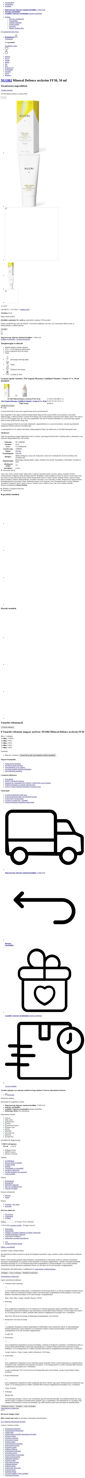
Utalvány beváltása (11, 1188)
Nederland (17, 1451)
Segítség (7, 17)
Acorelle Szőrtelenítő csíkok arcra (16, 795)
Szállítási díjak (24, 309)
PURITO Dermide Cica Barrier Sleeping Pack (20, 785)
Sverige (14, 1453)
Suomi (13, 1470)
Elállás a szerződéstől (8, 1247)
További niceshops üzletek (13, 1244)
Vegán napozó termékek (13, 764)
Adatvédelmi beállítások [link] (13, 1236)
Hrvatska (16, 1462)
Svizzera (15, 1440)
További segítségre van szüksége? (16, 1172)
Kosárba (4, 329)
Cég (6, 1242)
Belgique (16, 1458)
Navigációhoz (9, 2)
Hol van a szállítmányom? (13, 1186)
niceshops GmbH (15, 1225)
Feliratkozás (9, 39)
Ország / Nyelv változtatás (25, 1222)
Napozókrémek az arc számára (15, 767)
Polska (13, 1460)
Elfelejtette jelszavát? (12, 1185)
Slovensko (17, 1468)
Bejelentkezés (9, 1181)
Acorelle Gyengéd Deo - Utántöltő (16, 800)
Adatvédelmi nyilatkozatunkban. (45, 1269)
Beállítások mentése (8, 1406)
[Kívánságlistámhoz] (1, 331)
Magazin (8, 1195)
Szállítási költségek (15, 23)
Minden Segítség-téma (16, 28)
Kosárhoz (8, 6)
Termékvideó (7, 490)
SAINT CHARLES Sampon (14, 781)
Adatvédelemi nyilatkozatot (10, 1276)
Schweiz (15, 1438)
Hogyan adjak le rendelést (13, 1163)
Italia (11, 1432)
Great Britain (20, 1455)
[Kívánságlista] (6, 49)
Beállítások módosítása (30, 1273)
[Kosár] (44, 52)
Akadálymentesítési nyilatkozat (15, 1234)
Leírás (5, 408)
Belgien (14, 1464)
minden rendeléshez (23, 13)
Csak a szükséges (15, 1273)
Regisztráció (9, 1183)
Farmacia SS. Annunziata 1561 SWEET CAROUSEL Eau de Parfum (28, 783)
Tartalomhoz (9, 4)
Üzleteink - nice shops (12, 1204)
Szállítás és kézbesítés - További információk (15, 339)
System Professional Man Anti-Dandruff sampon (21, 797)
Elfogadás (5, 1273)
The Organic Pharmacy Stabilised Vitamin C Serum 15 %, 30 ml (23, 401)
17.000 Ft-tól (25, 10)
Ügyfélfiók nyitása (11, 46)
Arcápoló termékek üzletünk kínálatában (18, 769)
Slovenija (16, 1445)
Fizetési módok (14, 24)
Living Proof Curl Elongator (14, 798)
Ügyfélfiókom (9, 1161)
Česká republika (23, 1473)
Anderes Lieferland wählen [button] (10, 1425)
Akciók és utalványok (12, 1170)
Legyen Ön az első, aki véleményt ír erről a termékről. (37, 755)
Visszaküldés (13, 21)
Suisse (13, 1442)
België (13, 1466)
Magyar (14, 1449)
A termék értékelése (8, 727)
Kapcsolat (12, 26)
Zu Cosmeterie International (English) (13, 1422)
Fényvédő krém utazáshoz (13, 771)
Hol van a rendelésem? (16, 19)
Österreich (17, 1429)
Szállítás (7, 1166)
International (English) (29, 1434)
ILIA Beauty (9, 779)
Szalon (7, 1197)
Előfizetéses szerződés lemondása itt (17, 1238)
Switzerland (19, 1444)
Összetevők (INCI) (9, 470)
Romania (16, 1475)
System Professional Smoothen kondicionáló (19, 802)
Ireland (14, 1472)
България (17, 1457)
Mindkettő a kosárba (8, 406)
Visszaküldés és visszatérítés (14, 1168)
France (14, 1436)
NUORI (6, 80)
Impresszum (9, 1229)
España (14, 1447)
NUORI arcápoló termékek (14, 765)
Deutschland (19, 1430)
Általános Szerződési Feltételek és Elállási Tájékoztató (22, 1233)
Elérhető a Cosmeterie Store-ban (13, 488)
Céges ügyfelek (10, 1174)
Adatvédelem (9, 1231)
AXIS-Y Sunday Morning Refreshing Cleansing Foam (23, 787)
